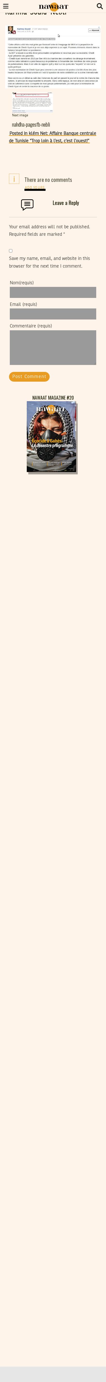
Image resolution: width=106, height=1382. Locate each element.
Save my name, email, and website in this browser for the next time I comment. (49, 262)
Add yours (35, 188)
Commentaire (31, 326)
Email (23, 304)
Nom (22, 283)
